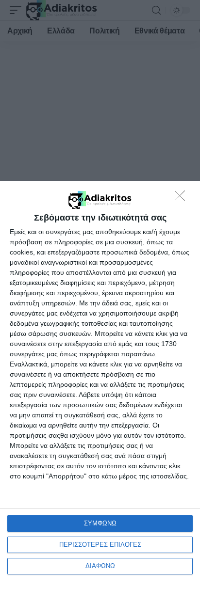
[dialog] (100, 392)
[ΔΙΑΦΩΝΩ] (182, 198)
